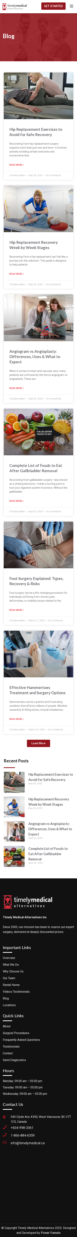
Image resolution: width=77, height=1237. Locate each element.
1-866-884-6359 (23, 1135)
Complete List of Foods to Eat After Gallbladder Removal (48, 854)
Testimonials (11, 1046)
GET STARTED (53, 6)
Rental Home (11, 985)
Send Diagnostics (14, 1060)
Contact (8, 1053)
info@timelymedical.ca (28, 1143)
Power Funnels (51, 1233)
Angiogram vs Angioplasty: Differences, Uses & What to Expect (34, 356)
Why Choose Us (13, 971)
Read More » (16, 165)
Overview (9, 958)
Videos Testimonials (16, 991)
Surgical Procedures (16, 1033)
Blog (6, 998)
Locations (9, 1005)
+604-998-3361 (22, 1128)
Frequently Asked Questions (21, 1040)
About (6, 1026)
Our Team (9, 978)
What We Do (11, 964)
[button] (38, 743)
